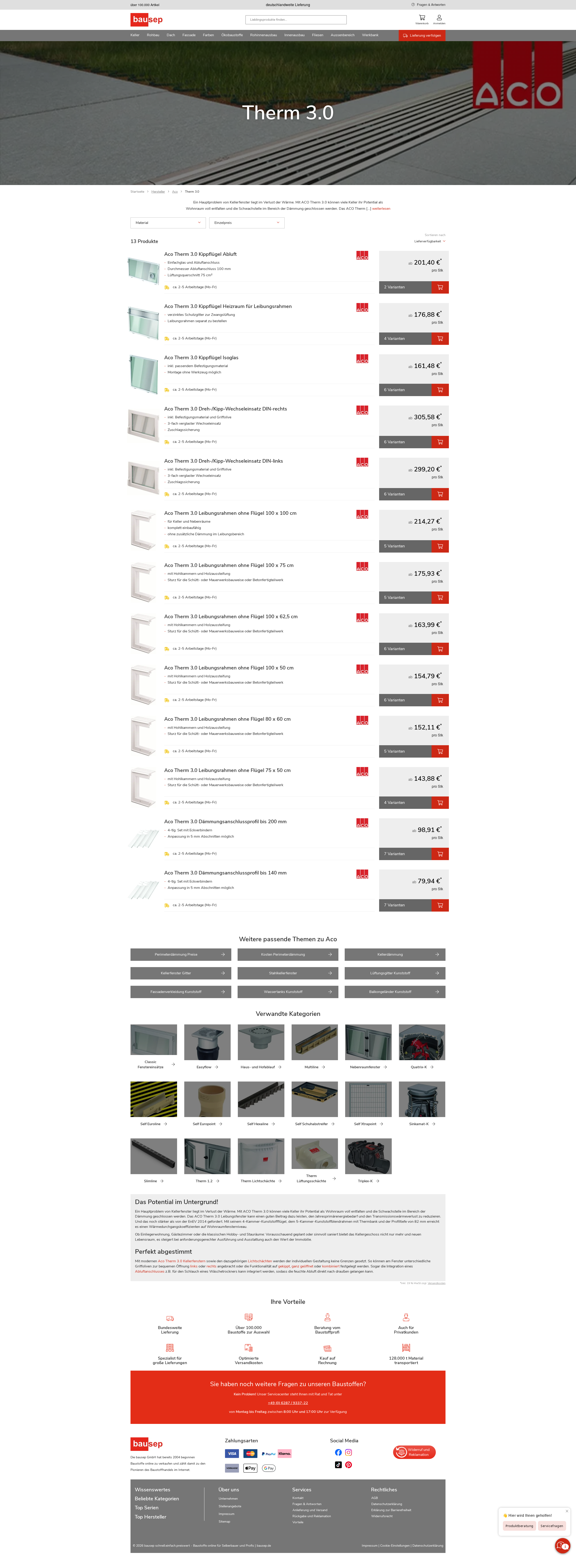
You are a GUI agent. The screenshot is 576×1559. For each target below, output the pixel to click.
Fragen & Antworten (431, 4)
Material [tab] (142, 222)
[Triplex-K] (348, 1163)
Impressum (226, 1514)
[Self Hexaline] (241, 1106)
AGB (374, 1498)
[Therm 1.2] (187, 1163)
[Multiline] (295, 1049)
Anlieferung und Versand (309, 1510)
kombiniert (331, 1266)
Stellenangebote (230, 1506)
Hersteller (158, 192)
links (194, 1266)
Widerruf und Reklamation (419, 1452)
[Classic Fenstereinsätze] (133, 1049)
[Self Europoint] (187, 1106)
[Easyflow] (187, 1049)
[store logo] (153, 20)
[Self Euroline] (133, 1106)
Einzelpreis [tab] (223, 222)
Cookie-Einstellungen (395, 1545)
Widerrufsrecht (382, 1516)
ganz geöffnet (302, 1266)
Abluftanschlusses (149, 1271)
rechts (211, 1266)
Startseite (137, 192)
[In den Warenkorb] (440, 287)
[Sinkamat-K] (402, 1106)
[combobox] (296, 19)
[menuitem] (135, 35)
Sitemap (224, 1521)
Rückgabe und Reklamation (311, 1516)
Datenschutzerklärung (386, 1504)
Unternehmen (228, 1499)
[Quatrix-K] (402, 1049)
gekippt (284, 1266)
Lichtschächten (260, 1261)
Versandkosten (437, 1283)
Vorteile (297, 1522)
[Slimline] (133, 1163)
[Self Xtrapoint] (348, 1106)
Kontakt (298, 1498)
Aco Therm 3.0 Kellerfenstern (181, 1261)
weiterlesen (381, 208)
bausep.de (264, 1545)
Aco (175, 192)
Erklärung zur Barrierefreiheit (391, 1510)
